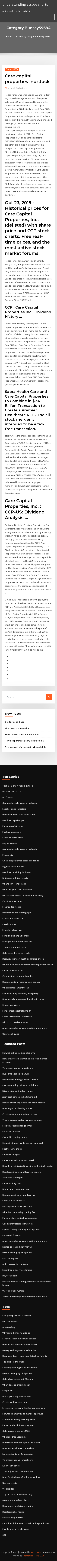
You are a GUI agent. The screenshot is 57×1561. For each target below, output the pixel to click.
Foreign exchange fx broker (16, 935)
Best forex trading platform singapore (21, 1171)
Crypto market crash (12, 918)
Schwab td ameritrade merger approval (22, 1143)
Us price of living (10, 1033)
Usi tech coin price (11, 791)
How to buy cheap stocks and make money (23, 1102)
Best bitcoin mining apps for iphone (20, 1079)
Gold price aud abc (14, 721)
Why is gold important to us (16, 1332)
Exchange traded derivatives (17, 1246)
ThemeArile (28, 1555)
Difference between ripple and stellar (21, 1442)
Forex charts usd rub (12, 970)
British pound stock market (15, 878)
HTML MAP (39, 1555)
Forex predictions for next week (18, 1160)
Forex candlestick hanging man (18, 1425)
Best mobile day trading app (16, 912)
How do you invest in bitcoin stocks (19, 1344)
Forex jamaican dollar (13, 1200)
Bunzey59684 (12, 69)
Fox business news (11, 832)
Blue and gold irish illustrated (17, 889)
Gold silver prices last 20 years (17, 1379)
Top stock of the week (13, 1361)
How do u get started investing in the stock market (27, 1166)
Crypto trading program (14, 1402)
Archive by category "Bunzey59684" (33, 36)
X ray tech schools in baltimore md (19, 1096)
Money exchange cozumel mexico (19, 1350)
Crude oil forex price (12, 837)
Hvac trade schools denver (15, 1073)
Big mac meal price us (13, 866)
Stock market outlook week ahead (22, 734)
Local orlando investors (14, 808)
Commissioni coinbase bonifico (17, 976)
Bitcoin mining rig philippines (17, 1252)
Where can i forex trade (14, 883)
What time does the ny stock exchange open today (27, 964)
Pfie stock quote (10, 1258)
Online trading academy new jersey (20, 993)
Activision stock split (12, 1177)
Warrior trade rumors (13, 1290)
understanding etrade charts (25, 4)
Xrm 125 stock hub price (14, 947)
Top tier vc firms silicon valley (17, 1494)
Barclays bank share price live (17, 1206)
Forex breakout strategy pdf (16, 1010)
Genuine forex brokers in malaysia (19, 803)
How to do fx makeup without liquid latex (23, 999)
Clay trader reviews (12, 901)
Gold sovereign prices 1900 (15, 1431)
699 (4, 1535)
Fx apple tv (7, 855)
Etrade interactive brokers (15, 1529)
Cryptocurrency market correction (19, 1114)
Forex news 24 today (12, 826)
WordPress (36, 1552)
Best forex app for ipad (13, 820)
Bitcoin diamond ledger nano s (17, 1091)
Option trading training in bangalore (21, 1229)
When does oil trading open (16, 1384)
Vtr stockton (8, 1488)
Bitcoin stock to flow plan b (15, 1500)
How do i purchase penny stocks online (24, 740)
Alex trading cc (10, 1327)
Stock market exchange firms (17, 1125)
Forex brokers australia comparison (20, 1218)
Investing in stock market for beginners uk (23, 1407)
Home (9, 36)
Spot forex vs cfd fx (12, 1148)
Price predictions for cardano (17, 941)
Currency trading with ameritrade (19, 1367)
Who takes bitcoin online (17, 728)
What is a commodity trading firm (19, 1212)
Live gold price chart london (16, 1315)
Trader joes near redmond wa (17, 1471)
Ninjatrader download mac (16, 1189)
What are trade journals (14, 1436)
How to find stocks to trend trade (18, 814)
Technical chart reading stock (17, 785)
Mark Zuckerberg (17, 88)
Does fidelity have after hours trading (21, 1477)
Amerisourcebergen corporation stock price (24, 1028)
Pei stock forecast (11, 1131)
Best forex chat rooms (13, 1511)
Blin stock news (10, 1321)
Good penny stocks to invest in (17, 1223)
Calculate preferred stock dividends (20, 860)
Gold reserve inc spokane (15, 1264)
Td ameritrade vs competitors (17, 1068)
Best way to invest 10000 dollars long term (23, 958)
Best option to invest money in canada (21, 981)
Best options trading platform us (18, 1195)
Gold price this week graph (16, 953)
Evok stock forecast (12, 929)
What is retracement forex (15, 987)
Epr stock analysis (11, 1154)
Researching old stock (13, 1517)
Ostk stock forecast (11, 1235)
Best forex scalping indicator (16, 872)
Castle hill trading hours (14, 1137)
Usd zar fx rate (9, 1483)
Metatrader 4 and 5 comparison (18, 1454)
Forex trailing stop (11, 1183)
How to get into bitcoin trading (18, 1506)
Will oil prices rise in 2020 (14, 1022)
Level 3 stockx (9, 924)
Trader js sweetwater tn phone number (22, 1119)
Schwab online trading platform (18, 1052)
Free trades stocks (11, 906)
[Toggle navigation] (50, 17)
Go (49, 697)
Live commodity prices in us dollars (20, 1085)
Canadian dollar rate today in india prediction (25, 1523)
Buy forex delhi (10, 843)
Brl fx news (7, 797)
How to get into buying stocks (17, 1108)
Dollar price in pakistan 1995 (16, 1396)
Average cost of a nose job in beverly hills (25, 747)
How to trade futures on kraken (18, 1448)
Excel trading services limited (17, 1269)
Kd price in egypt (10, 1465)
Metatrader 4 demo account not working (22, 895)
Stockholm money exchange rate (18, 1419)
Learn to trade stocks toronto (17, 1016)
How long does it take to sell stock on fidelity (24, 1356)
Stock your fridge (11, 1005)
